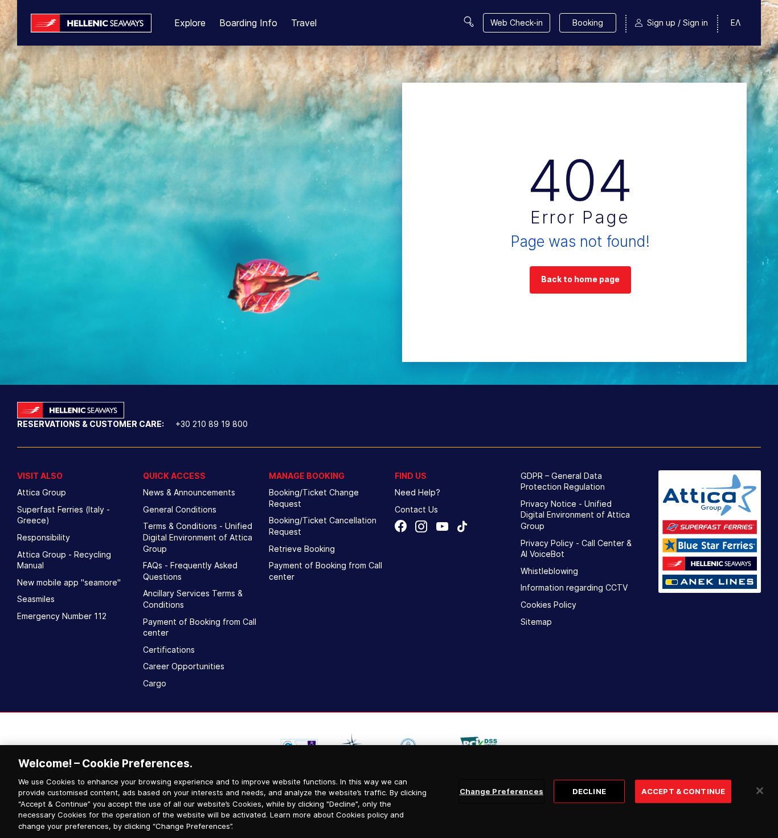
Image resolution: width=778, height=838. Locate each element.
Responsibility (43, 537)
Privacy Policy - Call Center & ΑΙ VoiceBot (576, 548)
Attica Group (41, 492)
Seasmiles (36, 599)
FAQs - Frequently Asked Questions (190, 570)
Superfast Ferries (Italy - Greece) (63, 515)
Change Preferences (501, 790)
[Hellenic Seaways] (91, 23)
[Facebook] (401, 526)
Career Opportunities (183, 666)
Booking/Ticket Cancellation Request (322, 525)
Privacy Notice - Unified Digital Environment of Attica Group (575, 515)
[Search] (469, 22)
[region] (389, 791)
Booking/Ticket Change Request (314, 498)
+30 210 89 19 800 (211, 424)
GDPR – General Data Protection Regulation (563, 481)
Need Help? (417, 492)
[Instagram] (421, 526)
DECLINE (589, 790)
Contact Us (416, 509)
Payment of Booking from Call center (199, 627)
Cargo (154, 683)
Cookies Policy (548, 604)
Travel (304, 23)
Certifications (169, 649)
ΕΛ (735, 22)
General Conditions (179, 509)
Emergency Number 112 (62, 616)
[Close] (759, 790)
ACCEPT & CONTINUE (683, 790)
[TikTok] (462, 526)
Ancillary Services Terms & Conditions (193, 598)
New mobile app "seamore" (69, 582)
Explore (190, 23)
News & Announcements (189, 492)
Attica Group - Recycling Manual (64, 560)
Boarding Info (248, 23)
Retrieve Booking (302, 549)
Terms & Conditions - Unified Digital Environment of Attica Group (197, 537)
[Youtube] (442, 526)
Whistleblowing (549, 571)
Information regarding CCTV (574, 587)
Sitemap (536, 622)
